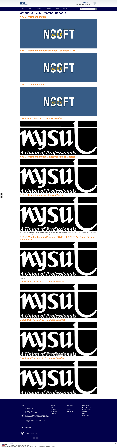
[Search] (96, 9)
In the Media (39, 8)
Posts (30, 8)
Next (95, 397)
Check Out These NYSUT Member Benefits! (42, 320)
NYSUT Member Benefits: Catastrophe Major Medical (47, 156)
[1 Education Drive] (94, 3)
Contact (65, 8)
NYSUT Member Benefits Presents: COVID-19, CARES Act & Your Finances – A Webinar (58, 238)
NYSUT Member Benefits (33, 17)
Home (23, 8)
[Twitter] (34, 438)
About (57, 8)
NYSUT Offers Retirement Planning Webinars (43, 195)
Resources (49, 8)
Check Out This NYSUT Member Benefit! (41, 118)
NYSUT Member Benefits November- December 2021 (47, 50)
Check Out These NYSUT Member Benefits (42, 281)
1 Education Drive (87, 3)
